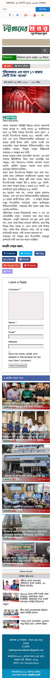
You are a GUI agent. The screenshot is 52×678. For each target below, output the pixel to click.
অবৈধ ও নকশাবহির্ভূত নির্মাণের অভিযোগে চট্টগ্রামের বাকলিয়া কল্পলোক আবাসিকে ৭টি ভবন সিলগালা (25, 534)
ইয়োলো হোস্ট (34, 675)
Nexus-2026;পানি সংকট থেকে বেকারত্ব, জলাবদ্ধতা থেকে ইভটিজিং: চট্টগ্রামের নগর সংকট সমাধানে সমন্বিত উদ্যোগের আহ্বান (26, 599)
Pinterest (31, 265)
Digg (41, 253)
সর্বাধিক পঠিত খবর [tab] (26, 576)
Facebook (10, 253)
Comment (14, 289)
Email (12, 332)
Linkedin (10, 259)
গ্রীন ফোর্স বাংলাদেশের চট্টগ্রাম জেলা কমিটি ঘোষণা (33, 611)
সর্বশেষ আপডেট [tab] (26, 571)
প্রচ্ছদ (8, 66)
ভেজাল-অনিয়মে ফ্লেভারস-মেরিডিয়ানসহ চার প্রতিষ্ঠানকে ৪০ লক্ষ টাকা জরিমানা (24, 405)
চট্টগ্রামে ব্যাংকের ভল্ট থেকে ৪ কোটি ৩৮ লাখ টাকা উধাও (24, 477)
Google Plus (13, 265)
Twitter (27, 253)
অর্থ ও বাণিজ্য (22, 66)
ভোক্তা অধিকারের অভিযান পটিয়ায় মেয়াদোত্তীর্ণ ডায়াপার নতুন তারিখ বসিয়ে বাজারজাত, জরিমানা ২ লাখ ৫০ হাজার (24, 437)
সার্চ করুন (42, 9)
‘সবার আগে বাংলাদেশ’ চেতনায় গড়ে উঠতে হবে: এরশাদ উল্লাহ (34, 622)
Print (8, 271)
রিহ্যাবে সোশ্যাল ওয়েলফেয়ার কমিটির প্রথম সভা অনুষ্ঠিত (23, 508)
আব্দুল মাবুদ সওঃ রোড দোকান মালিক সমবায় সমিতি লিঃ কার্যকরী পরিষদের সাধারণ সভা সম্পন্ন (23, 561)
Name (12, 322)
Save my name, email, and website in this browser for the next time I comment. (24, 357)
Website (12, 341)
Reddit (25, 259)
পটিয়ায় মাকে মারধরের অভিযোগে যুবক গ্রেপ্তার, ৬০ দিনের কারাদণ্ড (32, 583)
